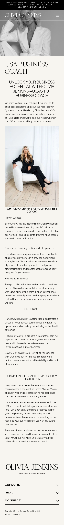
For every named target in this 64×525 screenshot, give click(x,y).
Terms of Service (12, 514)
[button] (57, 15)
